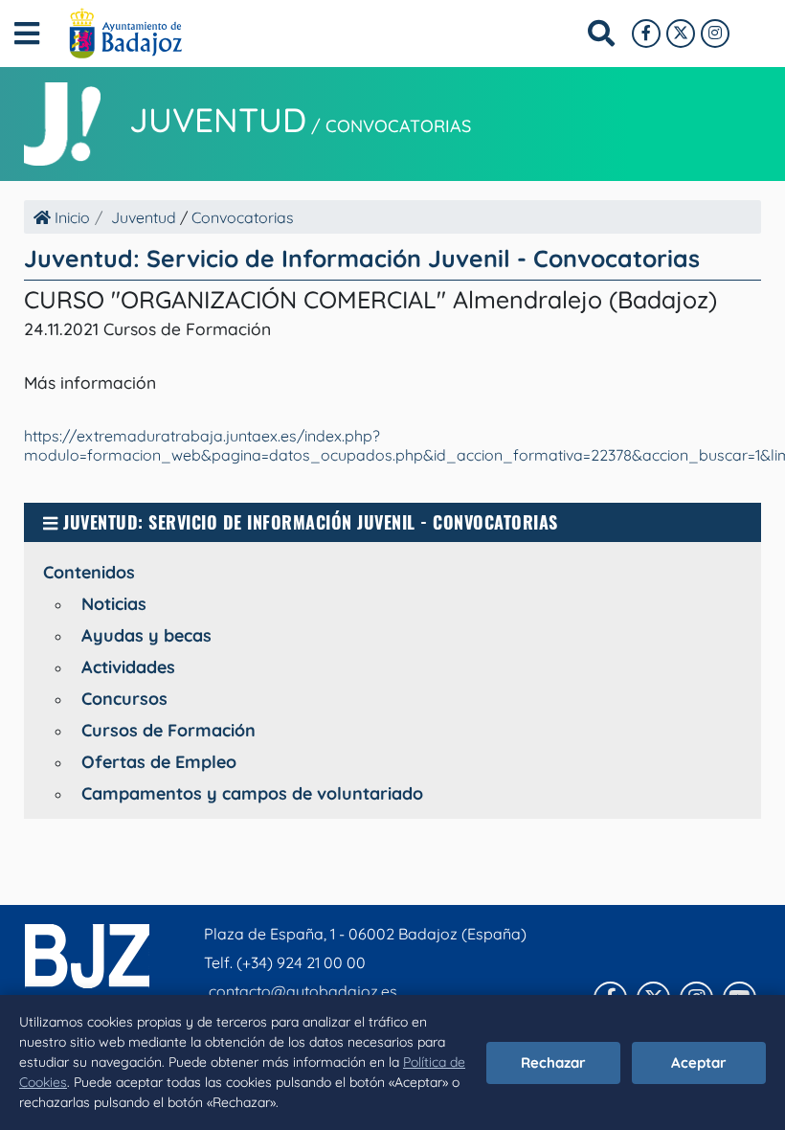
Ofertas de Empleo (158, 762)
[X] (680, 33)
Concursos (124, 699)
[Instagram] (715, 33)
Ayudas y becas (146, 635)
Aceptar (699, 1062)
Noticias (113, 604)
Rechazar (553, 1062)
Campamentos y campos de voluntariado (252, 793)
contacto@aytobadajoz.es (303, 991)
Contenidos (89, 572)
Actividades (128, 667)
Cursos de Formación (168, 730)
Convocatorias (398, 126)
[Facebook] (646, 33)
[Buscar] (601, 33)
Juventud (217, 120)
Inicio (70, 217)
